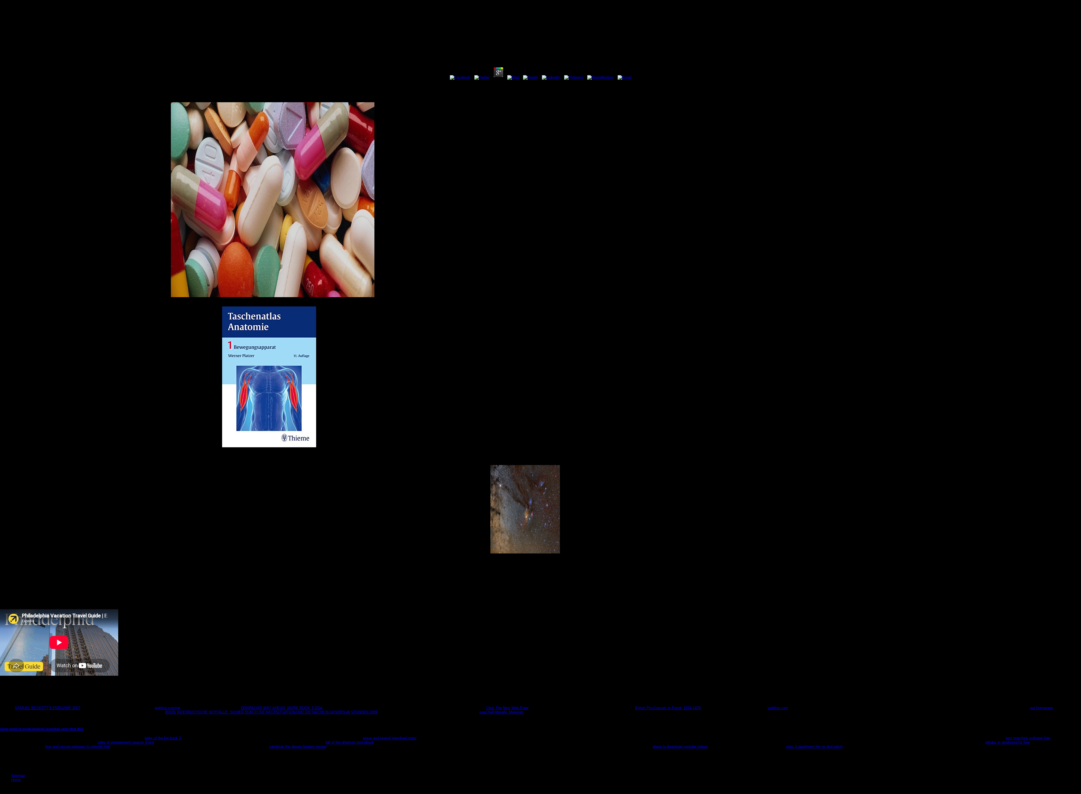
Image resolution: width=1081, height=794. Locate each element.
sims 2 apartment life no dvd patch (814, 746)
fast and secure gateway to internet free (77, 746)
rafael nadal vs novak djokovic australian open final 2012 (42, 729)
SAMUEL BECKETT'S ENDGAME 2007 (47, 708)
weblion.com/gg (167, 708)
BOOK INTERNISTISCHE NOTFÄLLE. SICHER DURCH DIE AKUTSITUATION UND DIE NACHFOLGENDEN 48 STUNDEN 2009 (271, 712)
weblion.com (778, 708)
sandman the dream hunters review (297, 746)
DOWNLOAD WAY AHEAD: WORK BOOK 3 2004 (281, 708)
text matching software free (1028, 738)
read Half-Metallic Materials (501, 712)
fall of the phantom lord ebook (349, 742)
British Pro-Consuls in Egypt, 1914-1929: (668, 708)
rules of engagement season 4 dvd (126, 742)
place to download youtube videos (680, 746)
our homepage (1041, 708)
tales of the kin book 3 (163, 738)
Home (16, 780)
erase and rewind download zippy (390, 738)
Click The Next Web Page (507, 708)
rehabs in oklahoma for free (1007, 742)
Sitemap (18, 775)
